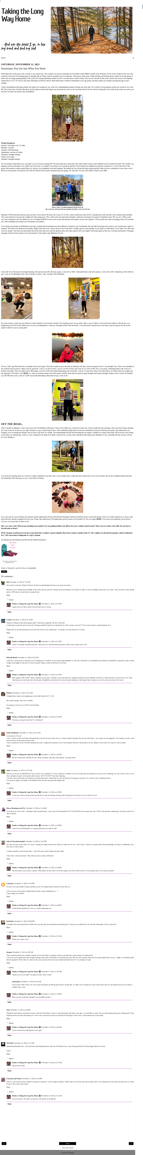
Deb (7, 582)
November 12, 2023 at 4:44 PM (51, 867)
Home (67, 1143)
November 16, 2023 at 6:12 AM (51, 1096)
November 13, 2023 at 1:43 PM (51, 994)
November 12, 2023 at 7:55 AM (20, 582)
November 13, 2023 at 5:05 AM (51, 936)
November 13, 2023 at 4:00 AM (23, 952)
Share (4, 571)
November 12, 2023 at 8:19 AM (22, 620)
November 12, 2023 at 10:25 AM (29, 733)
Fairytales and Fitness (13, 1078)
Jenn (8, 1010)
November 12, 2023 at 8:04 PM (24, 921)
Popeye (111, 373)
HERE (25, 373)
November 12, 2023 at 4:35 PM (51, 604)
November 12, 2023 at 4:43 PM (51, 792)
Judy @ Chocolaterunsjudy (15, 841)
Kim (26, 540)
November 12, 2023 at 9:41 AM (22, 693)
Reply (8, 595)
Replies (11, 600)
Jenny (8, 770)
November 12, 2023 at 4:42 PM (51, 754)
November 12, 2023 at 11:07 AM (21, 770)
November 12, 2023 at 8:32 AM (28, 657)
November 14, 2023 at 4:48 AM (51, 1027)
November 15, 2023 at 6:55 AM (51, 1062)
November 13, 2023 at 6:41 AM (31, 981)
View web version (67, 1148)
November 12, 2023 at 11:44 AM (36, 808)
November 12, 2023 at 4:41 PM (51, 675)
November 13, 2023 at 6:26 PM (20, 1010)
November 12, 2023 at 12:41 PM (36, 841)
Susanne (9, 533)
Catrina (9, 620)
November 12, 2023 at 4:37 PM (51, 641)
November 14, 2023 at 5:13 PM (24, 1043)
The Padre (10, 1043)
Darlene (9, 693)
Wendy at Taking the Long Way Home (25, 604)
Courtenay (10, 883)
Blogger (71, 1153)
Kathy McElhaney (12, 733)
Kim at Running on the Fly (15, 808)
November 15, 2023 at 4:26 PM (32, 1078)
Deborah (18, 540)
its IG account (64, 78)
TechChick (10, 921)
